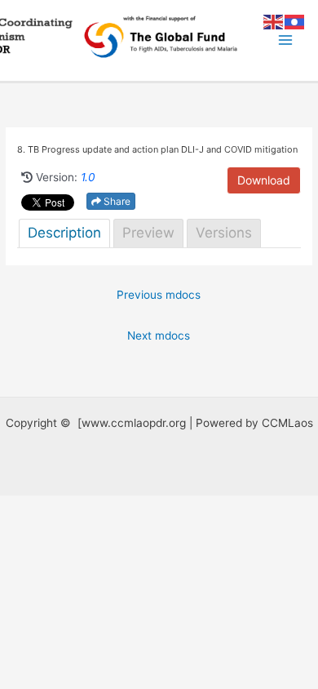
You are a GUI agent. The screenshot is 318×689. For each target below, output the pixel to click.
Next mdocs (158, 335)
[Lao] (295, 21)
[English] (274, 21)
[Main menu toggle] (286, 40)
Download (263, 180)
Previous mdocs (159, 294)
